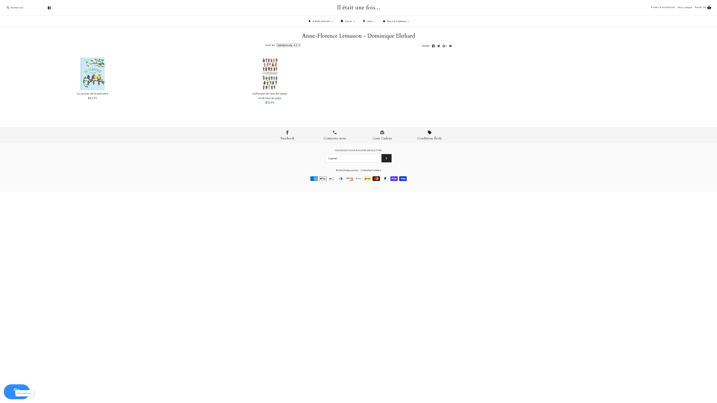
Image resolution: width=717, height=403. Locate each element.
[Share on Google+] (445, 46)
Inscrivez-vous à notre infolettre (358, 150)
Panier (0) (701, 7)
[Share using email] (450, 46)
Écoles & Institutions (663, 7)
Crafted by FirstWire (371, 170)
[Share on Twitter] (438, 46)
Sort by (270, 45)
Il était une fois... (352, 170)
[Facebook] (49, 8)
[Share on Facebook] (433, 46)
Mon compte (685, 7)
